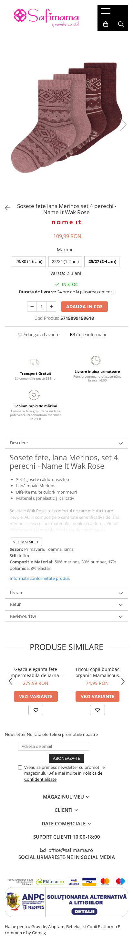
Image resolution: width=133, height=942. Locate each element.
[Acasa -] (46, 17)
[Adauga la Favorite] (35, 710)
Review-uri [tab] (23, 616)
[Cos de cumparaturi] (106, 24)
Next (123, 124)
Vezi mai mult (25, 541)
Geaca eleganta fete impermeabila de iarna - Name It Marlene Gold (35, 672)
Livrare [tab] (16, 592)
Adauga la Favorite (41, 334)
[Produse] (106, 13)
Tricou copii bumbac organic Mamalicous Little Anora (97, 672)
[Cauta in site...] (121, 24)
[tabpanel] (66, 118)
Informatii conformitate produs (40, 578)
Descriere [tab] (19, 442)
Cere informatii (90, 334)
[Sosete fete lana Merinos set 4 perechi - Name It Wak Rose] (66, 118)
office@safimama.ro (70, 850)
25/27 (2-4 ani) (102, 261)
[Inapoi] (5, 208)
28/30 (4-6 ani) (28, 261)
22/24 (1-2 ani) (65, 261)
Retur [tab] (15, 604)
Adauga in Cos (84, 306)
